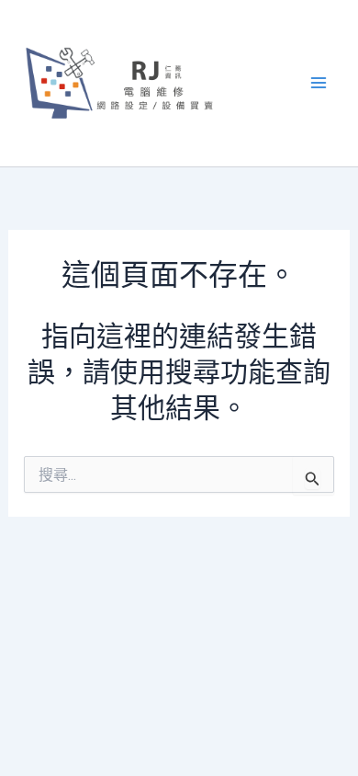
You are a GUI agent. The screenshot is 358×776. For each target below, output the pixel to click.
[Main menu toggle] (319, 84)
